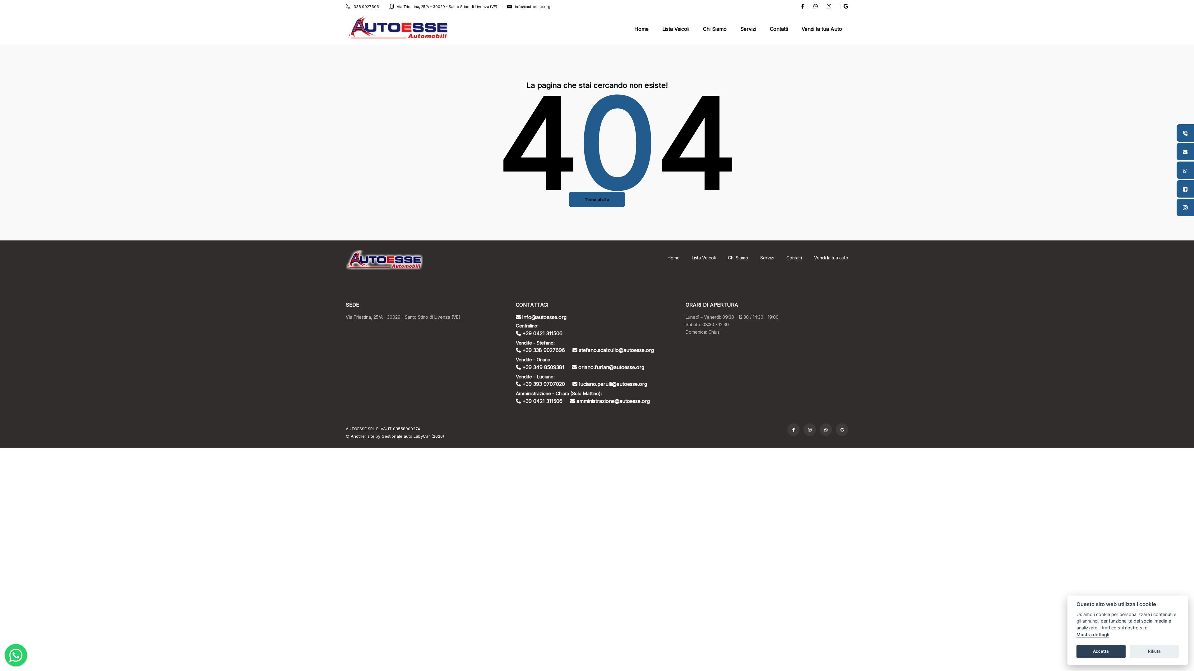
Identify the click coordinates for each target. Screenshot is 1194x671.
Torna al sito (597, 199)
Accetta (1101, 651)
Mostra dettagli (1092, 634)
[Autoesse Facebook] (793, 430)
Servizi (767, 257)
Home (674, 257)
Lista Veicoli (704, 257)
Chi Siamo (738, 257)
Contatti (794, 257)
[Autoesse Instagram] (810, 430)
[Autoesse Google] (842, 430)
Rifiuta (1154, 651)
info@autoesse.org (532, 6)
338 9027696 (366, 6)
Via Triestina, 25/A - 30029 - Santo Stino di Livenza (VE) (447, 6)
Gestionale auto (397, 436)
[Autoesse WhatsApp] (826, 430)
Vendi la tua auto (831, 257)
